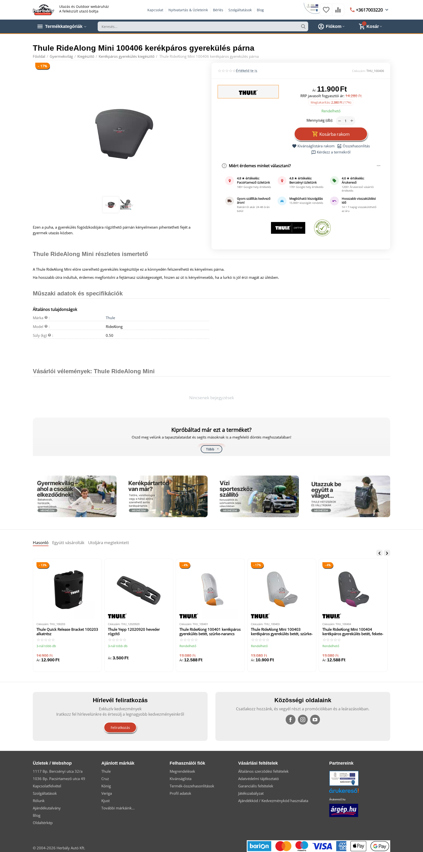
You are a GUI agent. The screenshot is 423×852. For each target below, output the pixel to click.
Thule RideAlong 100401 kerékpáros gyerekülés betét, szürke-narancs (210, 631)
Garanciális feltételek (255, 785)
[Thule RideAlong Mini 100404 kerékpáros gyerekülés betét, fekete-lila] (353, 590)
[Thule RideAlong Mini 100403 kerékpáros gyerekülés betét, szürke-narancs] (282, 590)
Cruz (105, 778)
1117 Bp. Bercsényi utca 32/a (57, 771)
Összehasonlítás (356, 146)
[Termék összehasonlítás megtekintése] (338, 12)
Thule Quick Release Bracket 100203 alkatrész (67, 631)
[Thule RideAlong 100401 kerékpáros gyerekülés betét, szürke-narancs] (210, 590)
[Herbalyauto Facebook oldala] (290, 719)
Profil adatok (180, 793)
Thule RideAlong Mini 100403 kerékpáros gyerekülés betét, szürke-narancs (282, 632)
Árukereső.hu (337, 799)
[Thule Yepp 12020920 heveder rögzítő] (139, 590)
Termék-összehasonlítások (192, 785)
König (106, 785)
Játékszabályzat (251, 793)
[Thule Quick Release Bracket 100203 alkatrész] (67, 590)
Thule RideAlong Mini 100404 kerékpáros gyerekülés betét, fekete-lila (352, 632)
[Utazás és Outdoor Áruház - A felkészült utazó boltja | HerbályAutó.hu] (43, 9)
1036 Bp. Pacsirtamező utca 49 (59, 778)
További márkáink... (118, 807)
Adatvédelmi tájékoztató (258, 778)
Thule (110, 317)
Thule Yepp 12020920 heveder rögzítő (134, 631)
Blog (260, 10)
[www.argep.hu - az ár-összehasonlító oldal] (343, 809)
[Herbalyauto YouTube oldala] (315, 719)
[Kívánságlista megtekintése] (326, 12)
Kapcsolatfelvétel (47, 785)
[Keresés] (303, 26)
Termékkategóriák (63, 26)
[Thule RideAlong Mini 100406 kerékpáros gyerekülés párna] (119, 130)
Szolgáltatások (240, 10)
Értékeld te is (246, 70)
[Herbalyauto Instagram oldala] (303, 719)
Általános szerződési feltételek (263, 771)
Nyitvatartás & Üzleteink (188, 10)
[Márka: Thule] (248, 92)
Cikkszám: (359, 71)
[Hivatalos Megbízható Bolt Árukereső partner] (322, 228)
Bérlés (218, 10)
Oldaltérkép (43, 822)
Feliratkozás (120, 727)
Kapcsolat (155, 10)
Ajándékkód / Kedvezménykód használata (273, 800)
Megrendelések (182, 771)
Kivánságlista (180, 778)
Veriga (106, 793)
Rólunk (39, 800)
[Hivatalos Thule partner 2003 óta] (288, 228)
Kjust (105, 800)
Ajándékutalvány (47, 807)
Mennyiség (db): (319, 120)
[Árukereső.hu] (351, 792)
